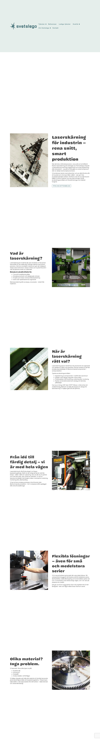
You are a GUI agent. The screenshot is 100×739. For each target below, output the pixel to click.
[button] (46, 24)
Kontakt (56, 28)
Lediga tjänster (65, 24)
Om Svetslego (44, 28)
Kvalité (75, 24)
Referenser (52, 24)
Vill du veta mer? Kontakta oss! (61, 186)
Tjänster (41, 24)
